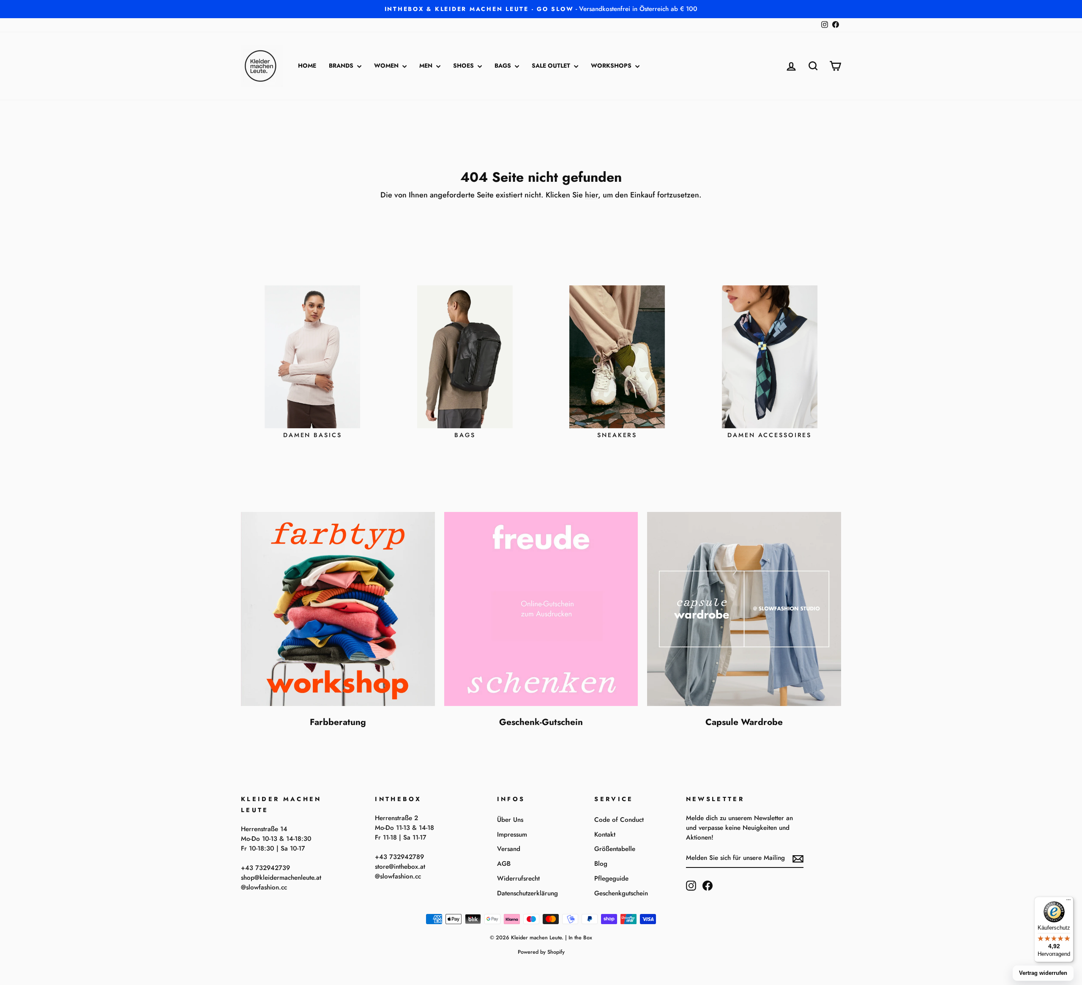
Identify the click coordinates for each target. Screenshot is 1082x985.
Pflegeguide (611, 878)
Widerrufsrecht (518, 878)
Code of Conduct (619, 819)
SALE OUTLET (552, 65)
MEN (426, 65)
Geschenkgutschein (621, 893)
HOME (307, 65)
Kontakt (604, 834)
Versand (508, 849)
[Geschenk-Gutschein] (541, 609)
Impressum (512, 834)
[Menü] (1068, 902)
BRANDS (342, 65)
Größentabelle (614, 849)
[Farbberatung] (338, 609)
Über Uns (510, 819)
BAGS (504, 65)
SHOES (464, 65)
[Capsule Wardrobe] (744, 609)
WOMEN (387, 65)
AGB (504, 863)
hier (591, 194)
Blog (600, 863)
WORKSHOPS (612, 65)
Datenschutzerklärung (527, 893)
